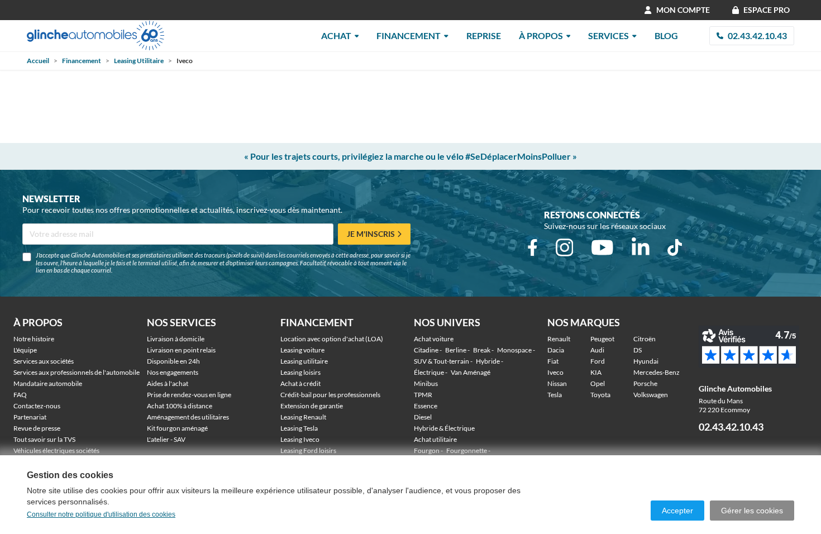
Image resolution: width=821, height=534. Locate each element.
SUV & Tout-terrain (441, 361)
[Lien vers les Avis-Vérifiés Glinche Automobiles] (753, 347)
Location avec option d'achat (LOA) (331, 339)
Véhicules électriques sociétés (56, 450)
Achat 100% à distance (179, 406)
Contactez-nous (36, 406)
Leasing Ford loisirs (308, 450)
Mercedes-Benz (656, 372)
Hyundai (645, 361)
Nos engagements (172, 372)
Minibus (426, 383)
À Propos (541, 35)
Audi (597, 350)
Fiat (553, 361)
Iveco (555, 372)
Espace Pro (766, 10)
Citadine (426, 350)
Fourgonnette (466, 450)
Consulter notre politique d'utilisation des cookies (101, 514)
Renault (558, 339)
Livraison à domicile (175, 339)
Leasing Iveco (299, 439)
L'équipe (25, 350)
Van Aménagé (470, 372)
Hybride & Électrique (444, 428)
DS (637, 350)
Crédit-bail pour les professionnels (330, 394)
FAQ (20, 394)
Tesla (554, 394)
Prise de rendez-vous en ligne (189, 394)
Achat (336, 35)
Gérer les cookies (752, 510)
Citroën (644, 339)
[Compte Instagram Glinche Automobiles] (565, 247)
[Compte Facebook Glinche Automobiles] (532, 247)
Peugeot (602, 339)
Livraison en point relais (181, 350)
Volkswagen (650, 394)
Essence (425, 406)
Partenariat (29, 417)
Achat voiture (434, 339)
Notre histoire (33, 339)
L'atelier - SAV (166, 439)
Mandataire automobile (47, 383)
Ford (597, 361)
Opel (597, 383)
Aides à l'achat (167, 383)
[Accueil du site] (95, 35)
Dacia (555, 350)
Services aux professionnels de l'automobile (76, 372)
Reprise (483, 35)
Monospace (514, 350)
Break (481, 350)
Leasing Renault (303, 417)
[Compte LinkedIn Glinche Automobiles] (641, 247)
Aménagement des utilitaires (188, 417)
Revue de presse (36, 428)
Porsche (645, 383)
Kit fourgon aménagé (177, 428)
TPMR (423, 394)
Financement (408, 35)
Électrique (429, 372)
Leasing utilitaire (304, 361)
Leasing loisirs (300, 372)
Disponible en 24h (173, 361)
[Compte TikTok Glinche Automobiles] (674, 247)
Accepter (677, 510)
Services (608, 35)
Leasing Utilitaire (139, 60)
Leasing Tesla (299, 428)
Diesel (423, 417)
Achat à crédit (300, 383)
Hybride (488, 361)
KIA (596, 372)
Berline (455, 350)
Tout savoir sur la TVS (44, 439)
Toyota (600, 394)
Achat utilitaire (435, 439)
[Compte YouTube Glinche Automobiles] (602, 247)
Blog (666, 35)
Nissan (557, 383)
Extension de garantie (311, 406)
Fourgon (427, 450)
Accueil (38, 60)
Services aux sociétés (43, 361)
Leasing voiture (302, 350)
